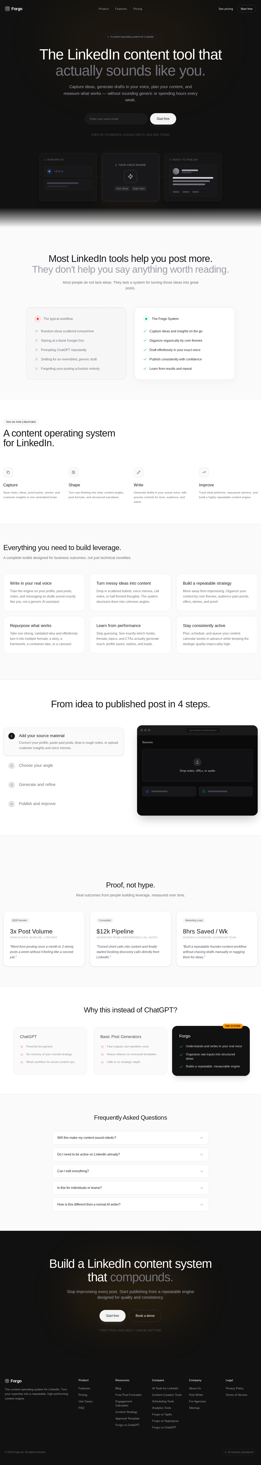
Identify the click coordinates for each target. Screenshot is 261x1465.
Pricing (137, 8)
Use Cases (86, 1401)
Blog (118, 1388)
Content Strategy (126, 1412)
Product (104, 8)
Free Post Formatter (128, 1394)
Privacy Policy (234, 1388)
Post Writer (196, 1394)
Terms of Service (236, 1394)
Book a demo (145, 1315)
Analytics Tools (161, 1407)
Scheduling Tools (163, 1401)
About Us (195, 1388)
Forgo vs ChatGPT (127, 1425)
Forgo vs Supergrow (165, 1420)
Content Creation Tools (167, 1394)
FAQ (81, 1407)
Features (121, 8)
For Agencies (197, 1401)
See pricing (226, 8)
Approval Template (127, 1418)
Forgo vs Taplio (162, 1414)
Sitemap (194, 1407)
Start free (247, 8)
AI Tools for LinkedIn (165, 1388)
